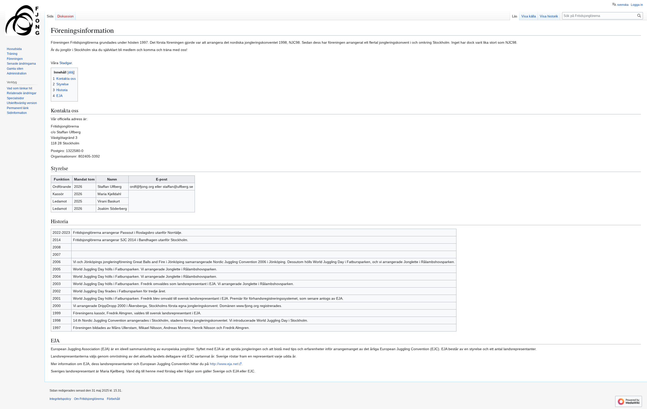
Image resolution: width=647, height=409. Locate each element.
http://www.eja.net (224, 364)
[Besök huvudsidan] (22, 20)
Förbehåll (113, 399)
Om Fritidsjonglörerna (89, 399)
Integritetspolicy (60, 399)
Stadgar (65, 63)
